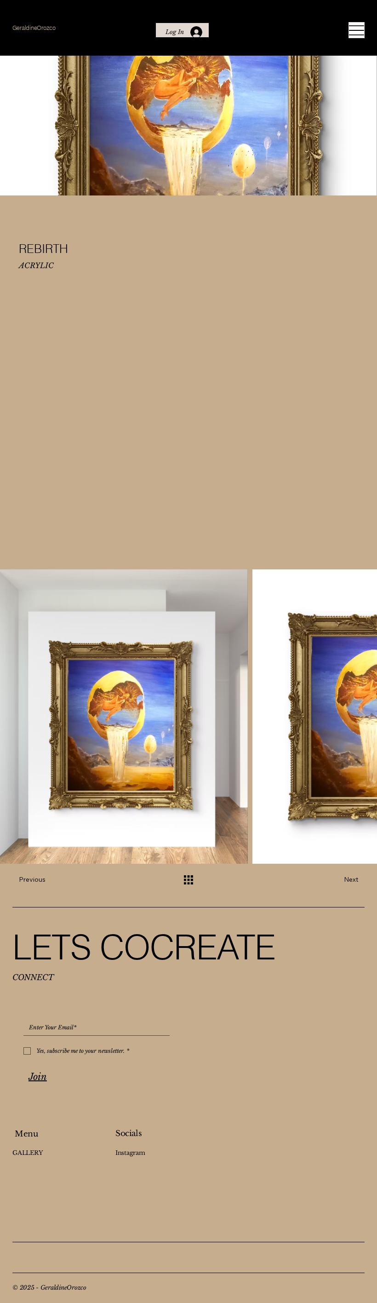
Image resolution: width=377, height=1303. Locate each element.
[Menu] (356, 30)
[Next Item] (361, 716)
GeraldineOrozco (34, 27)
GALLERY (27, 1152)
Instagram (130, 1152)
